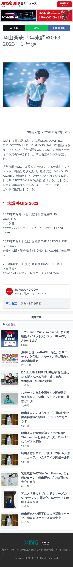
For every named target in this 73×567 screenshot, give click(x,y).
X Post (14, 27)
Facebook (59, 27)
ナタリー (18, 6)
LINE (36, 27)
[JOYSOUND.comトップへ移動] (64, 4)
